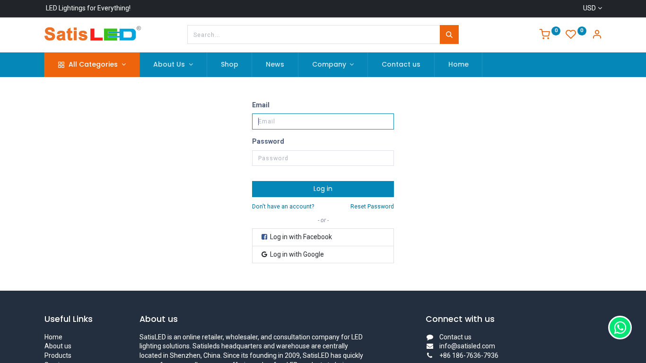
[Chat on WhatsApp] (620, 327)
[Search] (449, 34)
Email (261, 105)
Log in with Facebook (300, 237)
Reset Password (372, 206)
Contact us (455, 337)
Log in (323, 188)
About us (57, 346)
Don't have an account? (283, 206)
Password (268, 141)
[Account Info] (597, 35)
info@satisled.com (467, 346)
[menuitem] (229, 64)
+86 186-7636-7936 (468, 355)
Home (53, 337)
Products (57, 355)
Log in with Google (296, 254)
